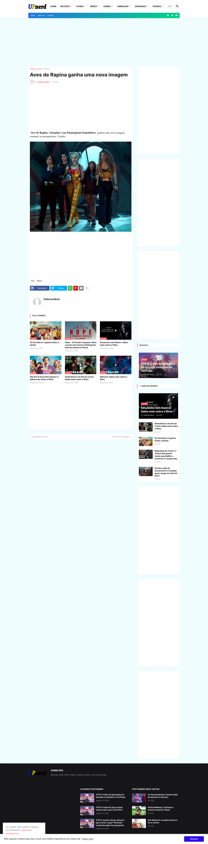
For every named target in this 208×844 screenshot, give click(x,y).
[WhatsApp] (70, 288)
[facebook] (168, 15)
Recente (65, 6)
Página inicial (36, 69)
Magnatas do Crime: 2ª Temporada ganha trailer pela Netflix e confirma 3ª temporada (166, 455)
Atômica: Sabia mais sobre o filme (113, 378)
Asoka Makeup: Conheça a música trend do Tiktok (160, 808)
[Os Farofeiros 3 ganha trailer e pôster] (146, 441)
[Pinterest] (75, 288)
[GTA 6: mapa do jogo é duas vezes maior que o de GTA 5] (87, 810)
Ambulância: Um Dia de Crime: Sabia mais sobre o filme (79, 378)
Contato (50, 15)
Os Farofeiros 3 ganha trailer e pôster (44, 343)
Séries (93, 6)
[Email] (81, 288)
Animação (122, 6)
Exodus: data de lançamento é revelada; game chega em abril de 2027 (166, 472)
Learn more (26, 830)
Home (53, 6)
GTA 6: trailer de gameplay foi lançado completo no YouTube (110, 795)
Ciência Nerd (51, 299)
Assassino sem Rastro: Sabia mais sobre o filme (114, 343)
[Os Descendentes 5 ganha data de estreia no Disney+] (139, 798)
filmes (47, 69)
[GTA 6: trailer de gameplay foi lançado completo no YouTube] (87, 798)
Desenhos (140, 6)
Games (107, 6)
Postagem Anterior (40, 436)
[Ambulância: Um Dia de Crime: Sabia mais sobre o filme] (146, 426)
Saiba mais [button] (87, 839)
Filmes (79, 6)
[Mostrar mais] (86, 288)
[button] (170, 6)
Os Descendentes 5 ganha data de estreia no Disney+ (163, 795)
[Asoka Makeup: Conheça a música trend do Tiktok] (139, 810)
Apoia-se (41, 15)
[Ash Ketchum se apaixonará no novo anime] (139, 823)
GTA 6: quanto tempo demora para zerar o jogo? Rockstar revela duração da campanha (110, 822)
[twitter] (172, 15)
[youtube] (177, 15)
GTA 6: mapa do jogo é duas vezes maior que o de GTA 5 (109, 808)
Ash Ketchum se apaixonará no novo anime (162, 821)
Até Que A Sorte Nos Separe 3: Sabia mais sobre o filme (44, 378)
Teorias (156, 6)
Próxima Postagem (121, 436)
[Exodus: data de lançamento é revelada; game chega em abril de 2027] (146, 471)
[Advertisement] (104, 42)
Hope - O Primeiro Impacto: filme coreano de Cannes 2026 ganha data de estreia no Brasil (80, 345)
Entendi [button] (194, 839)
